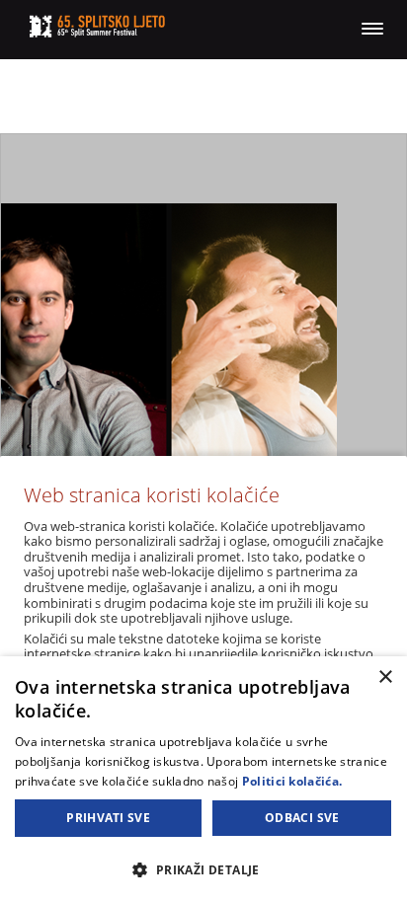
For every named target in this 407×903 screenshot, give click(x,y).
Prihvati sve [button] (108, 817)
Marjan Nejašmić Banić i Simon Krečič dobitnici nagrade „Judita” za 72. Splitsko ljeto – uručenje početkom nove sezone (203, 389)
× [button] (384, 677)
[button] (203, 869)
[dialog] (203, 779)
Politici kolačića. (292, 781)
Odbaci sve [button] (302, 817)
